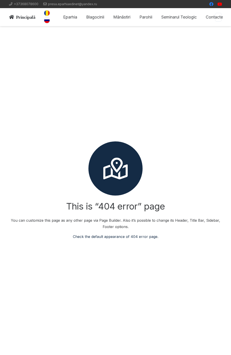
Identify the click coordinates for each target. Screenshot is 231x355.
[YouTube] (219, 4)
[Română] (47, 13)
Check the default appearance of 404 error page (115, 236)
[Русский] (47, 20)
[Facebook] (211, 4)
